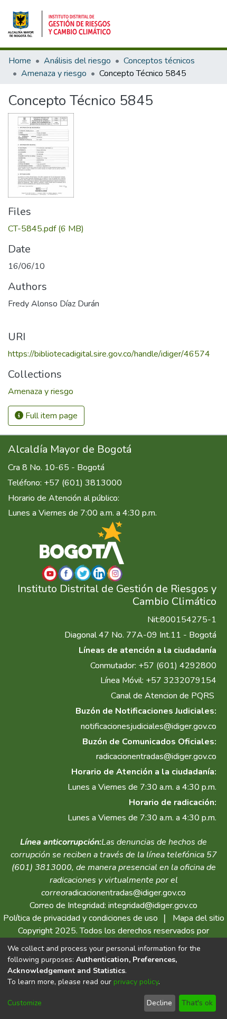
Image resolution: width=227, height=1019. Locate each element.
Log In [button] (167, 24)
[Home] (59, 24)
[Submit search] (130, 23)
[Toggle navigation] (204, 24)
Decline (159, 1003)
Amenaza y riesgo (54, 73)
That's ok (197, 1003)
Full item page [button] (50, 416)
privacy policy (136, 982)
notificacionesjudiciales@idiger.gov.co (148, 726)
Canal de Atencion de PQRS (162, 696)
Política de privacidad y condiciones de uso (80, 918)
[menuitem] (145, 23)
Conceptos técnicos (159, 61)
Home (19, 61)
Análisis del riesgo (77, 61)
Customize (24, 1003)
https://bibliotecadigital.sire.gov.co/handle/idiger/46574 (109, 354)
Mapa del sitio (198, 918)
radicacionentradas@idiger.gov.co (156, 756)
